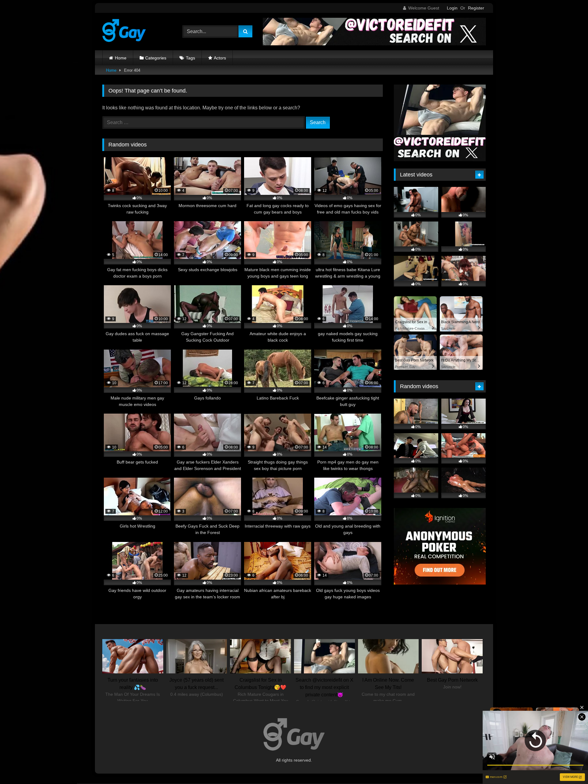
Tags (190, 57)
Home (120, 57)
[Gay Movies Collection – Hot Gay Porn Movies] (124, 31)
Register (476, 8)
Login (452, 8)
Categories (155, 57)
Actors (220, 57)
